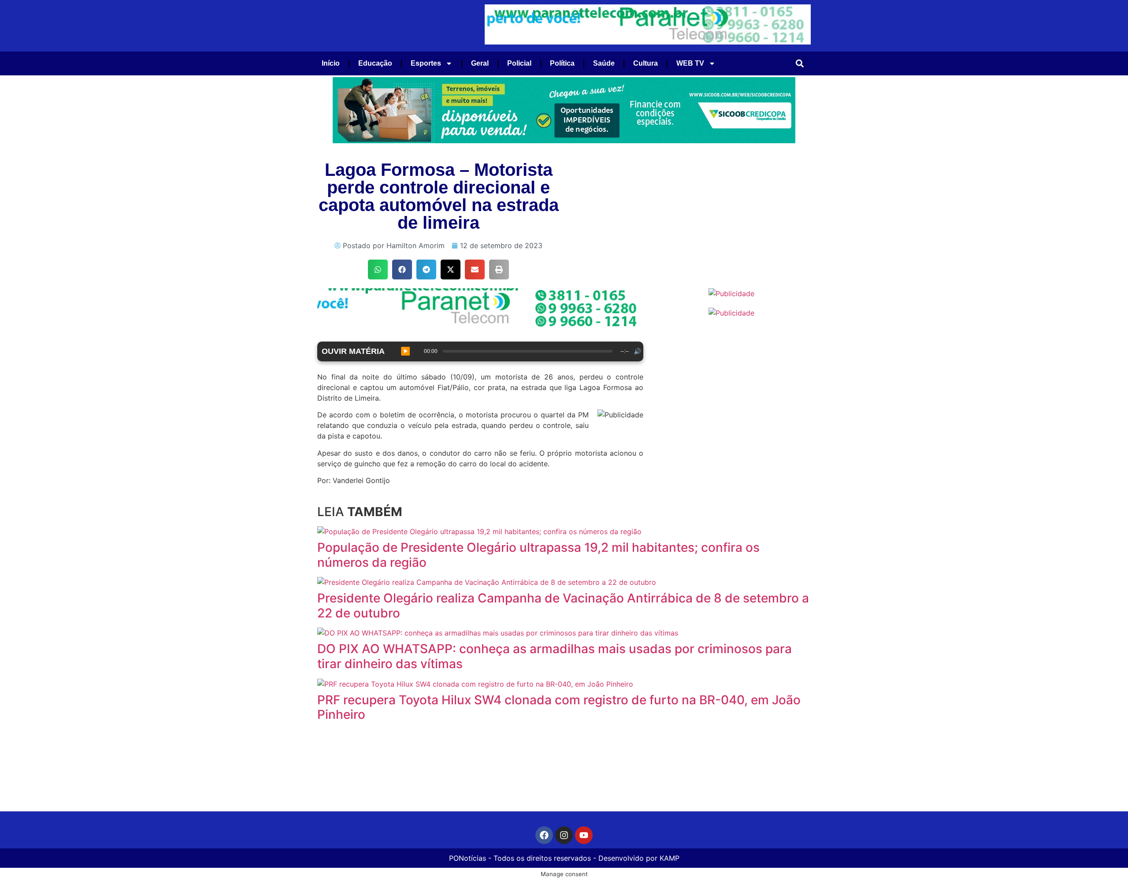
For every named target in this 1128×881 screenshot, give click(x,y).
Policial (519, 63)
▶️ (405, 351)
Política (562, 63)
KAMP (669, 858)
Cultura (645, 63)
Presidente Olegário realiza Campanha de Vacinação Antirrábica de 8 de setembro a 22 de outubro (563, 606)
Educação (375, 63)
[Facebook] (544, 835)
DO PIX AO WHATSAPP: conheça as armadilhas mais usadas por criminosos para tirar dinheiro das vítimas (554, 656)
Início (331, 63)
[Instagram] (564, 835)
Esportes (426, 63)
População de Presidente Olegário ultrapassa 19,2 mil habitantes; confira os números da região (538, 555)
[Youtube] (584, 835)
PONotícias (467, 858)
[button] (800, 63)
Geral (480, 63)
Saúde (604, 63)
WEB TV (690, 63)
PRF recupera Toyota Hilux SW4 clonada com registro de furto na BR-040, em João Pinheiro (559, 707)
